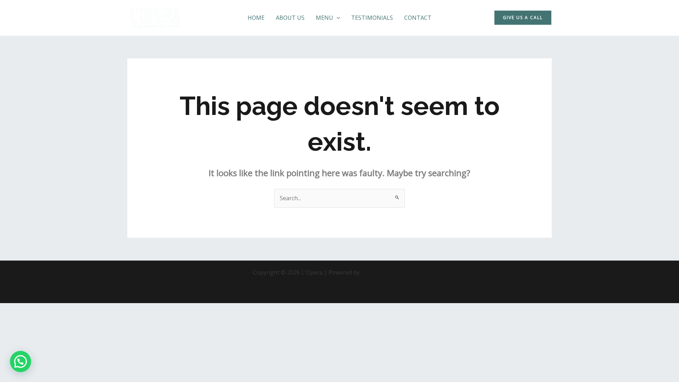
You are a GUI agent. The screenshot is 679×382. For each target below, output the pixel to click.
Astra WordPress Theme (393, 272)
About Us (290, 18)
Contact (417, 18)
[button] (336, 18)
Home (256, 18)
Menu (324, 18)
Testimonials (372, 18)
